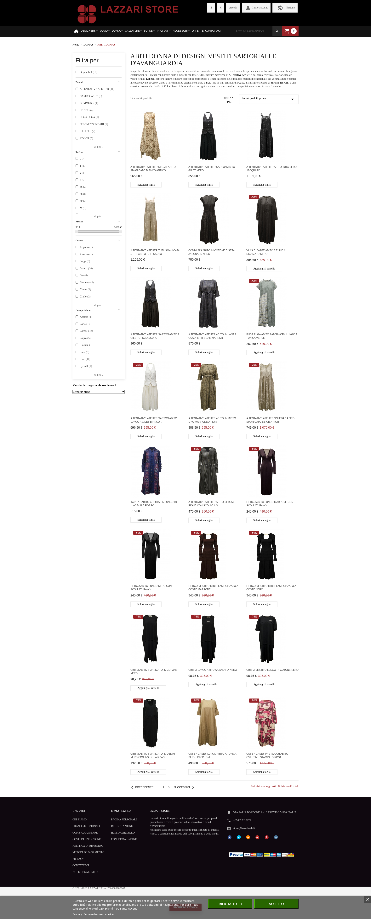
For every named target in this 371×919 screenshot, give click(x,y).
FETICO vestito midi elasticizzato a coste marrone (213, 588)
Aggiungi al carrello (264, 268)
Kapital (150, 78)
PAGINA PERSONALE (124, 819)
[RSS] (248, 837)
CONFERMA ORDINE (124, 839)
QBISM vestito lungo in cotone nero (272, 669)
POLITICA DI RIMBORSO (87, 845)
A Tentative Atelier (239, 74)
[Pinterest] (267, 837)
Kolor (167, 86)
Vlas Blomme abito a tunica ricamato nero (265, 252)
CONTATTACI (80, 865)
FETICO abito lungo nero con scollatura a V (151, 588)
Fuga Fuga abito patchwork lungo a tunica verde (271, 336)
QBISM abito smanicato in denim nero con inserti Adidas (152, 755)
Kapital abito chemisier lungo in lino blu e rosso (153, 504)
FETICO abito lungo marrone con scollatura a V (269, 504)
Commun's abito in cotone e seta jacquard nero (211, 252)
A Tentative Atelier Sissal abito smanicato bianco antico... (153, 169)
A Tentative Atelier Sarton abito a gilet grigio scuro (154, 336)
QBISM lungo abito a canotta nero (212, 669)
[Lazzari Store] (127, 13)
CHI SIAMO (79, 819)
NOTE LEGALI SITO (85, 872)
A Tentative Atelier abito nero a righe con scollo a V (211, 504)
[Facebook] (229, 837)
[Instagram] (276, 837)
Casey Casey (158, 82)
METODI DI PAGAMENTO (88, 852)
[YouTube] (257, 837)
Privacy (77, 914)
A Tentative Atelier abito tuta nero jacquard (271, 169)
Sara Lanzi (204, 82)
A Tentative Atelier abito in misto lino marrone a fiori (212, 420)
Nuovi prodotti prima (269, 99)
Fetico (240, 82)
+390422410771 (242, 820)
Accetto (276, 903)
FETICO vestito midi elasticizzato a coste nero (271, 588)
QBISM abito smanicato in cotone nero (153, 671)
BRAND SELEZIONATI (86, 826)
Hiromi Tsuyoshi (280, 82)
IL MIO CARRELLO (123, 832)
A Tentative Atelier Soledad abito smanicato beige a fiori (270, 420)
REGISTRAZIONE (122, 826)
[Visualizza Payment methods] (262, 853)
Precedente (141, 787)
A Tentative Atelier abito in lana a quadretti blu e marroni (212, 336)
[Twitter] (239, 837)
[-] (76, 231)
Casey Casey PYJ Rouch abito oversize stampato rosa (267, 755)
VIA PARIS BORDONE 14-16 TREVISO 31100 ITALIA (265, 812)
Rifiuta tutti (230, 903)
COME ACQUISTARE (85, 832)
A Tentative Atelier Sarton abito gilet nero (211, 169)
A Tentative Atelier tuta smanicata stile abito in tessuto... (155, 252)
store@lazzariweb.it (244, 828)
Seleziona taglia (146, 184)
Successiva (185, 787)
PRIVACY (78, 858)
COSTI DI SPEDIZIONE (86, 839)
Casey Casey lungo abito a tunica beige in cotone (212, 755)
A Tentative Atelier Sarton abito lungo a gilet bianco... (153, 420)
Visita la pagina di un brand (94, 385)
